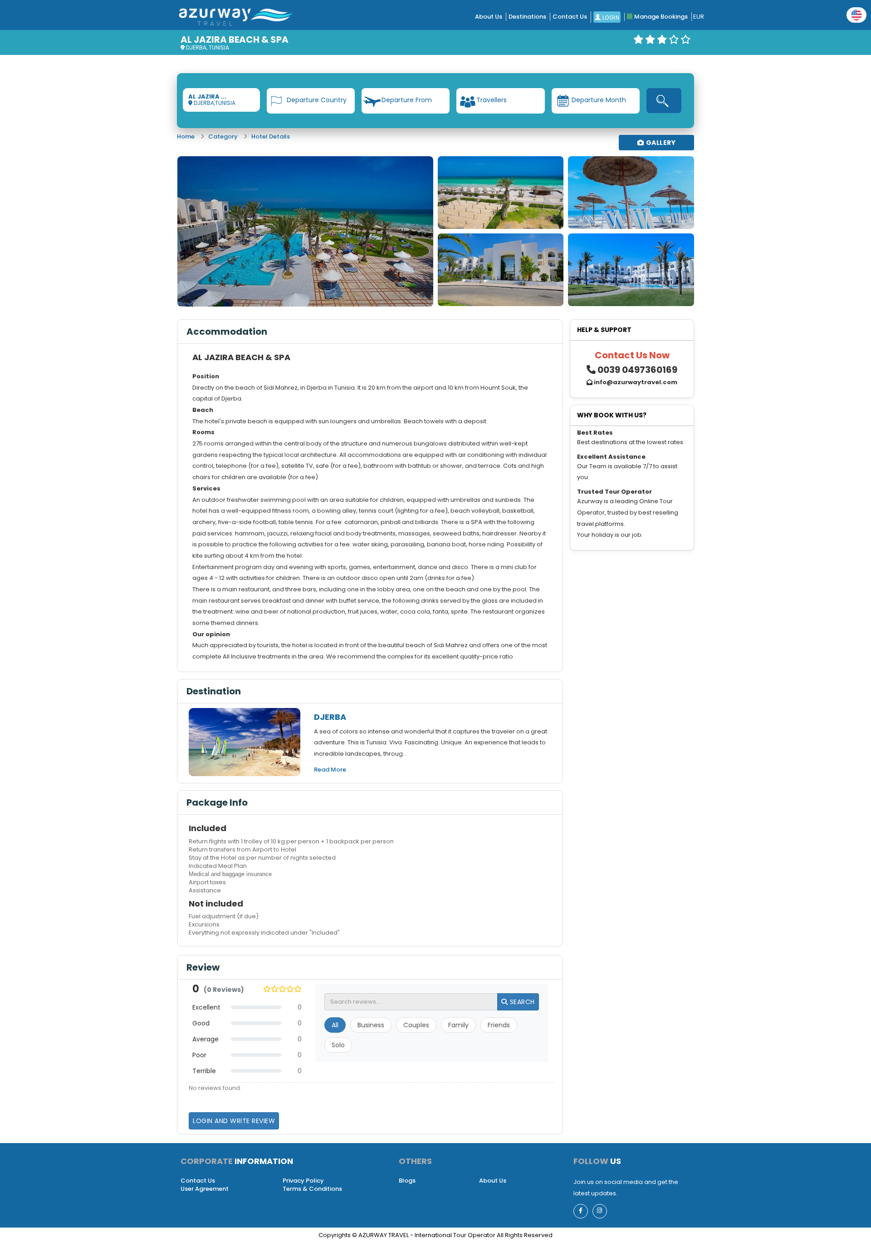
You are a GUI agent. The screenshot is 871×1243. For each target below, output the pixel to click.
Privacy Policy (303, 1180)
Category (223, 136)
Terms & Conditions (312, 1188)
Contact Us (570, 16)
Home (186, 136)
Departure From (407, 99)
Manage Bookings (660, 16)
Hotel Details (270, 136)
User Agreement (205, 1188)
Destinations (527, 16)
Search (521, 1001)
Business (370, 1025)
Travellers (491, 99)
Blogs (407, 1180)
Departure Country (317, 99)
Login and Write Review (234, 1120)
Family (458, 1025)
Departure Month (599, 99)
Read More (330, 769)
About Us (488, 16)
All (335, 1025)
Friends (499, 1025)
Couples (416, 1025)
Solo (338, 1045)
